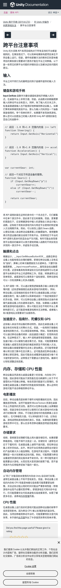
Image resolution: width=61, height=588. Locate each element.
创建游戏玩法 (9, 25)
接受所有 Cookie (30, 582)
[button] (11, 537)
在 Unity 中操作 (41, 22)
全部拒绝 (30, 573)
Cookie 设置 (30, 566)
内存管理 (25, 496)
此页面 (21, 517)
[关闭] (59, 542)
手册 (6, 12)
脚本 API (14, 12)
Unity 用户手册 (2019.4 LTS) (16, 22)
